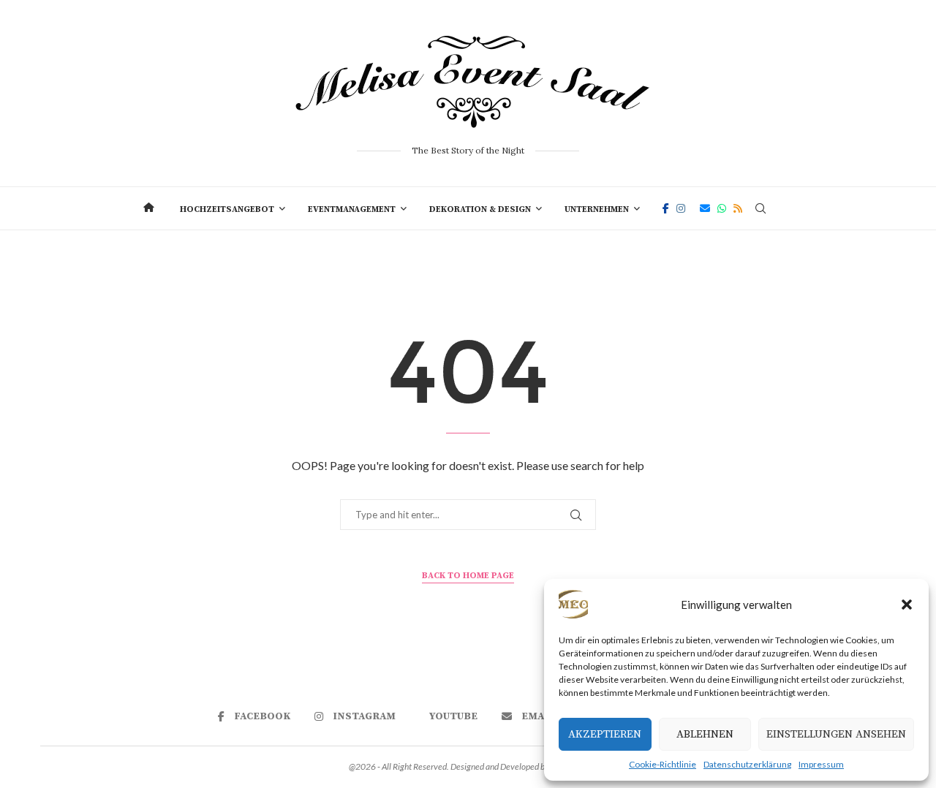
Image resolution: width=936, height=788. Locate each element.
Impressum (821, 764)
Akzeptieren (604, 734)
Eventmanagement (352, 209)
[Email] (705, 208)
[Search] (760, 208)
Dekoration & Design (480, 209)
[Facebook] (666, 208)
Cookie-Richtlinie (662, 764)
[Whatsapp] (721, 208)
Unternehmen (597, 209)
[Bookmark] (786, 208)
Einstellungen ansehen (836, 734)
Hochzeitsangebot (227, 209)
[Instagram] (680, 208)
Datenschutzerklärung (747, 764)
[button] (906, 604)
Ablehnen (704, 734)
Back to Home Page (468, 575)
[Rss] (737, 208)
